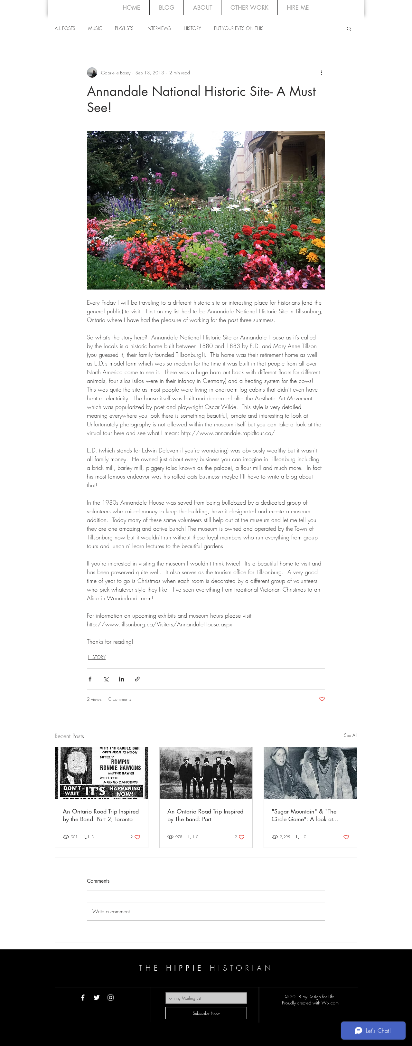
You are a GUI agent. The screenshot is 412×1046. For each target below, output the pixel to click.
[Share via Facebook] (90, 679)
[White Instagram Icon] (111, 998)
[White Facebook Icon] (83, 998)
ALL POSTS (65, 28)
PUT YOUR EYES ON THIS (239, 28)
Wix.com (330, 1003)
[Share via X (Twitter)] (106, 679)
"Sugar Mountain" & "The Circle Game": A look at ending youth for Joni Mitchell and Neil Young (309, 815)
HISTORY (192, 28)
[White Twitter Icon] (97, 998)
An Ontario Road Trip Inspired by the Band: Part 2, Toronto (101, 815)
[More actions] (321, 72)
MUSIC (95, 28)
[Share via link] (137, 679)
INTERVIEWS (158, 28)
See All (350, 735)
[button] (349, 28)
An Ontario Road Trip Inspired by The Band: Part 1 (205, 815)
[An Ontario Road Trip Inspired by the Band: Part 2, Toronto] (101, 773)
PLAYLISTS (124, 28)
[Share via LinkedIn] (121, 679)
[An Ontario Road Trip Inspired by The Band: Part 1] (206, 773)
